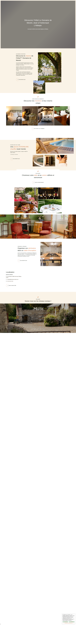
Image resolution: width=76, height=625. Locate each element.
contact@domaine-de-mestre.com (12, 279)
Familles (62, 116)
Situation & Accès (29, 323)
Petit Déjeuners (29, 318)
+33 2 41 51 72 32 (10, 281)
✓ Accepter (65, 621)
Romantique (30, 116)
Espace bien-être (29, 319)
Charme (14, 116)
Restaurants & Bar (30, 317)
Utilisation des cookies (53, 315)
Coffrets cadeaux (29, 322)
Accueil (28, 314)
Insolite (46, 116)
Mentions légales (52, 313)
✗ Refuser (71, 621)
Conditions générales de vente (55, 314)
